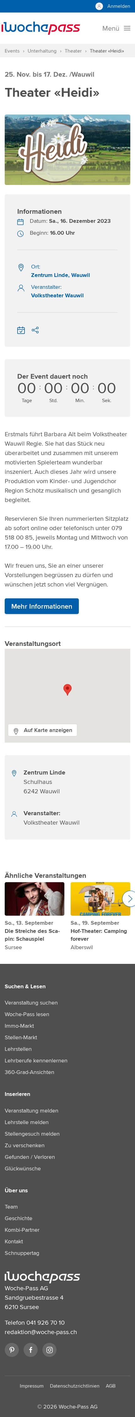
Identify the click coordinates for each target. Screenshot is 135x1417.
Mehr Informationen (41, 606)
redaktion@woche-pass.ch (41, 1331)
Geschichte (18, 1218)
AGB (111, 1385)
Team (11, 1206)
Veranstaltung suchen (31, 1002)
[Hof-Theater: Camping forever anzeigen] (100, 899)
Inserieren (17, 1094)
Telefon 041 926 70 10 (35, 1322)
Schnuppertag (22, 1253)
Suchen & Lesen (25, 986)
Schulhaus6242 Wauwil (44, 781)
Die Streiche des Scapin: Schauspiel (32, 935)
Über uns (16, 1190)
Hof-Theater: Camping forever (99, 935)
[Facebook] (31, 1350)
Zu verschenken (25, 1145)
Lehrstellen (18, 1049)
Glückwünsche (23, 1168)
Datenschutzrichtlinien (75, 1385)
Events (12, 50)
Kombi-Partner (22, 1230)
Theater (73, 50)
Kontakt (14, 1241)
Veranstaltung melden (31, 1110)
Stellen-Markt (21, 1037)
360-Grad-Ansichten (29, 1072)
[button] (67, 690)
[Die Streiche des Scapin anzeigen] (34, 899)
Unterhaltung (42, 50)
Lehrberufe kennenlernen (36, 1060)
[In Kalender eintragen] (21, 329)
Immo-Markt (19, 1026)
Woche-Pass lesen (27, 1014)
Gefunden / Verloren (30, 1157)
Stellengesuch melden (32, 1134)
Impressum (32, 1385)
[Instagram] (49, 1350)
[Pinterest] (12, 1350)
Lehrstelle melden (27, 1122)
